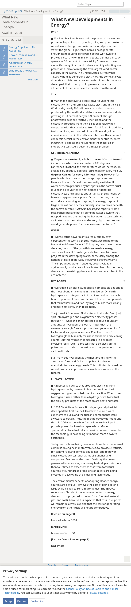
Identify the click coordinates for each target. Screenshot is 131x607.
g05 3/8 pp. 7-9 (13, 11)
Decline (21, 601)
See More (33, 79)
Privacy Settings (98, 592)
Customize (37, 601)
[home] (5, 4)
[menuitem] (5, 4)
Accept (9, 601)
